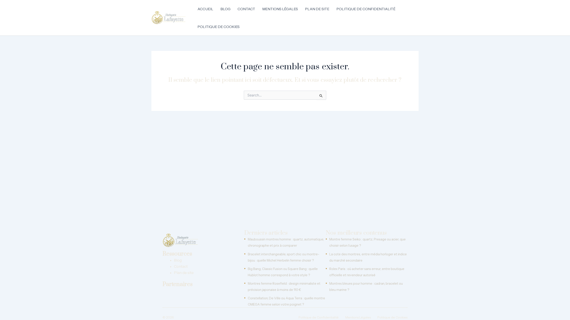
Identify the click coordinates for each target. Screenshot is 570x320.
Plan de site (317, 9)
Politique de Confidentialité (365, 9)
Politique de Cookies (218, 26)
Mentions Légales (280, 9)
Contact (246, 9)
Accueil (205, 9)
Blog (225, 9)
